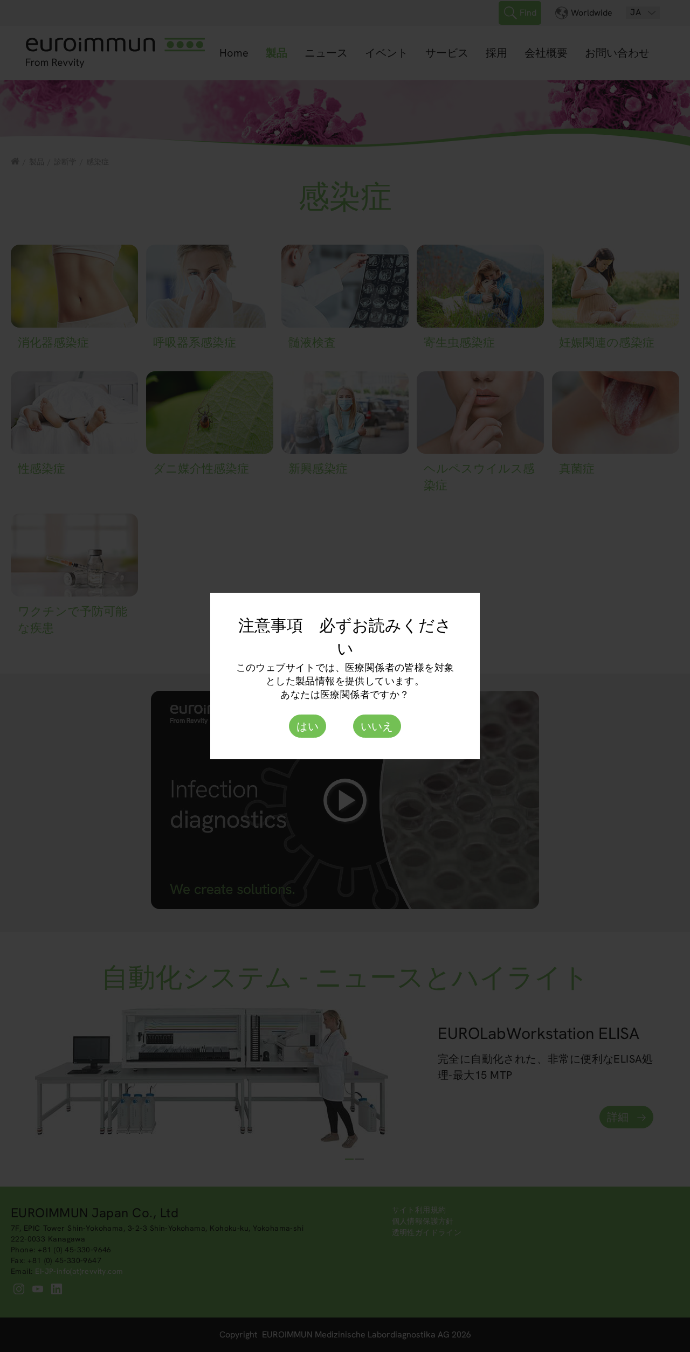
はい (307, 726)
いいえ (377, 726)
